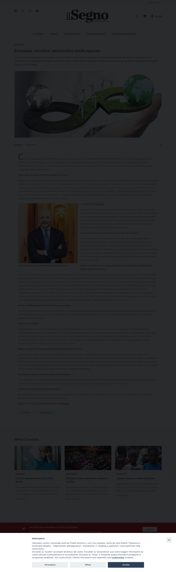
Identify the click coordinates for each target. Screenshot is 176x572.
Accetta (125, 565)
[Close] (169, 540)
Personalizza (50, 565)
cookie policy (118, 557)
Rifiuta (88, 565)
